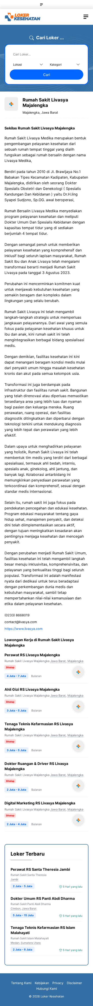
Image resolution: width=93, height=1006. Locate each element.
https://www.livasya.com (24, 629)
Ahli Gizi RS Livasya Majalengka (32, 689)
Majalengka (75, 661)
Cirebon (16, 908)
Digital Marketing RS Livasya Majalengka (40, 803)
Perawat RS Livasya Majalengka (32, 655)
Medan (15, 942)
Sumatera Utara (31, 942)
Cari (46, 74)
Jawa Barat (58, 661)
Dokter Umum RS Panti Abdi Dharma (43, 898)
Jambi (14, 879)
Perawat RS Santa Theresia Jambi (40, 869)
